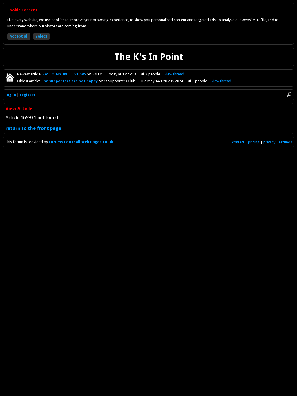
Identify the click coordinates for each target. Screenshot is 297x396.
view (174, 74)
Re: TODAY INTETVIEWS (64, 74)
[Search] (289, 94)
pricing (254, 142)
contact (238, 142)
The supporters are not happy (70, 81)
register (27, 94)
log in (11, 94)
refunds (285, 142)
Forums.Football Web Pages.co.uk (81, 142)
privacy (269, 142)
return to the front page (33, 128)
